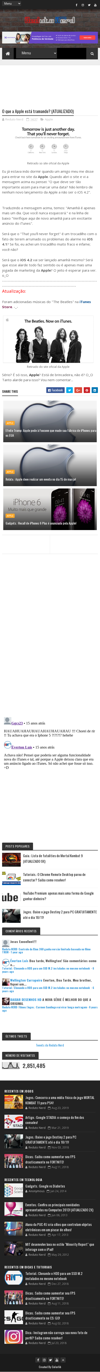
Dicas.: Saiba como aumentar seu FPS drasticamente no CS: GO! (50, 1315)
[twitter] (89, 4)
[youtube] (95, 4)
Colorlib (56, 1367)
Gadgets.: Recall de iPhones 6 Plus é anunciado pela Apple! (41, 523)
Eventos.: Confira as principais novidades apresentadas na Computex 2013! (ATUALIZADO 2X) (59, 1207)
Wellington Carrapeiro (26, 980)
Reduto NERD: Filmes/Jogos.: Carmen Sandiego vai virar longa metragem (44, 1007)
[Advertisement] (50, 84)
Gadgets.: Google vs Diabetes (45, 1185)
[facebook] (76, 4)
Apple (49, 119)
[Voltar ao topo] (63, 1360)
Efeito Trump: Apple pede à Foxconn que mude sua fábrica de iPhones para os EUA (51, 433)
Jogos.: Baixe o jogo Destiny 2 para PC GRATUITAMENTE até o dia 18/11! (50, 1139)
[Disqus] (50, 654)
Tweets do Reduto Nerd (50, 1045)
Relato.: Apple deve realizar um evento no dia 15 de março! (41, 479)
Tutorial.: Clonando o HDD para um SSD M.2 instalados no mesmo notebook (46, 968)
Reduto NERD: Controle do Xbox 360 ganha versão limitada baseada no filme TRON (46, 950)
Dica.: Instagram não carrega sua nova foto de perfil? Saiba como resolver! (56, 1335)
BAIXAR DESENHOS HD (25, 999)
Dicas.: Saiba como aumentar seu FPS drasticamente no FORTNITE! (50, 1159)
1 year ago (17, 952)
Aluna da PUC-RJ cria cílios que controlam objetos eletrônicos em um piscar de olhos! (58, 1227)
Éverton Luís (19, 960)
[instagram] (82, 4)
